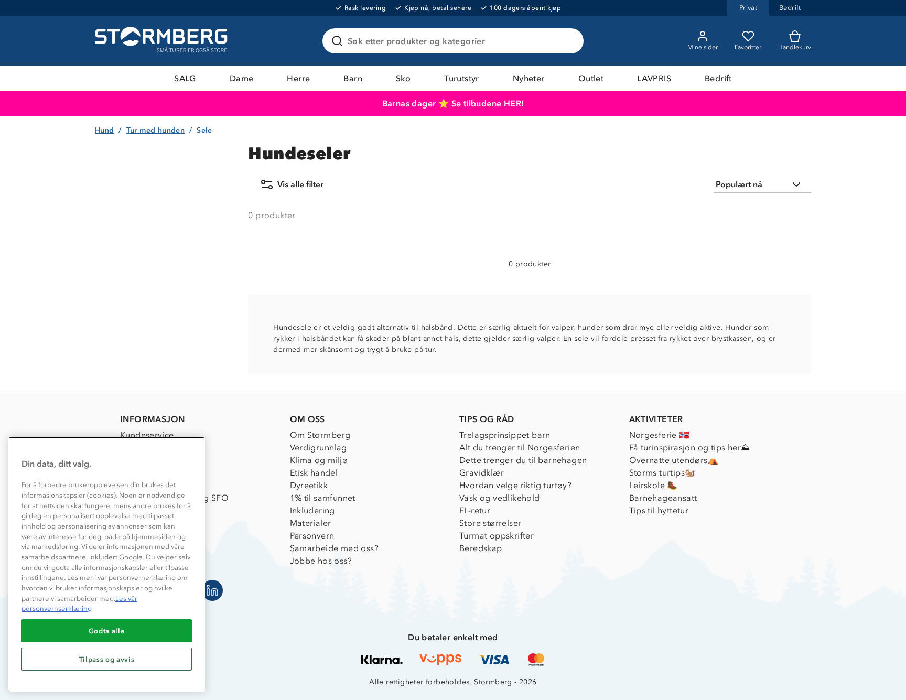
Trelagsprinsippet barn (505, 435)
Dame (242, 78)
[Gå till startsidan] (162, 41)
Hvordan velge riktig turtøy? (515, 485)
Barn (352, 78)
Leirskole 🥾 (653, 485)
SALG (185, 78)
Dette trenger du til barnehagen (523, 460)
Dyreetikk (309, 485)
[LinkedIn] (212, 590)
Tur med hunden (155, 130)
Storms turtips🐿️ (662, 473)
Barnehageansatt (663, 498)
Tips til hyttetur (659, 510)
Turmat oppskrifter (496, 536)
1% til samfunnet (322, 498)
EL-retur (474, 510)
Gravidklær (481, 473)
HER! (514, 104)
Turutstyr (461, 78)
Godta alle (107, 631)
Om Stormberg (320, 435)
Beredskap (480, 548)
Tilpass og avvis (107, 659)
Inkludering (312, 510)
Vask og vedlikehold (499, 498)
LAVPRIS (654, 78)
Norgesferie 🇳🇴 (659, 435)
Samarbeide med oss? (334, 548)
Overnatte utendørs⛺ (674, 460)
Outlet (590, 78)
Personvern (312, 536)
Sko (403, 78)
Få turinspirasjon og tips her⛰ (689, 448)
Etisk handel (314, 473)
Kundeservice (147, 435)
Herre (298, 78)
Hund (104, 130)
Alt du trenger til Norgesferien (519, 448)
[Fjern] (569, 41)
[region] (106, 564)
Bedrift (718, 78)
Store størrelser (490, 523)
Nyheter (529, 78)
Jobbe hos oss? (321, 561)
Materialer (310, 523)
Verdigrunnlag (318, 448)
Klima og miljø (319, 460)
